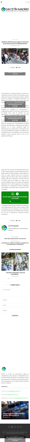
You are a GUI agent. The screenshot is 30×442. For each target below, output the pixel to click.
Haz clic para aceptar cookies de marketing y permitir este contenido (15, 72)
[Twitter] (9, 427)
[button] (2, 265)
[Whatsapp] (21, 427)
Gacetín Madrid (13, 226)
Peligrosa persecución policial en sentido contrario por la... (14, 414)
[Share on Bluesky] (19, 67)
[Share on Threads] (18, 67)
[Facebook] (15, 427)
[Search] (26, 2)
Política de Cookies (20, 433)
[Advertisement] (15, 27)
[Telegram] (12, 427)
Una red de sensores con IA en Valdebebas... (15, 273)
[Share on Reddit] (13, 67)
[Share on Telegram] (16, 67)
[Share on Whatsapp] (14, 67)
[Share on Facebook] (9, 67)
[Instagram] (18, 427)
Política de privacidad (10, 433)
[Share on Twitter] (11, 67)
